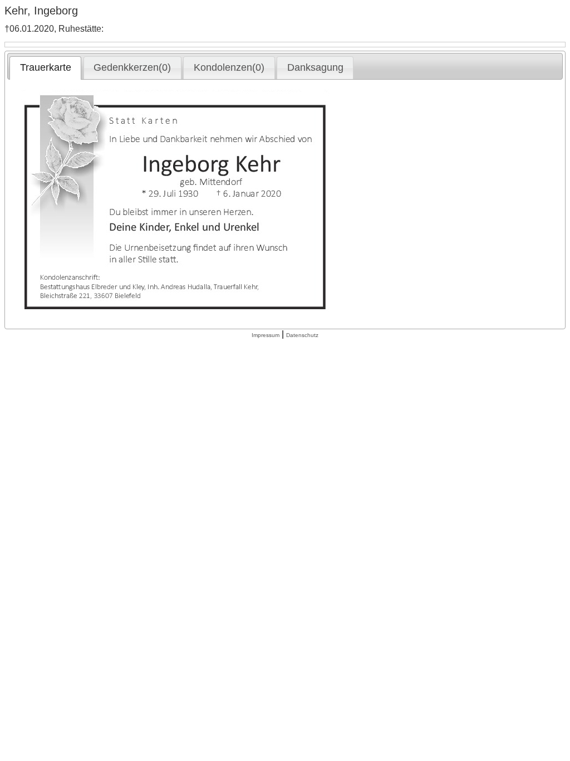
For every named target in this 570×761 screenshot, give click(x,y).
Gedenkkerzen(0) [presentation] (132, 67)
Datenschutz (302, 335)
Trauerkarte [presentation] (45, 67)
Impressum (265, 335)
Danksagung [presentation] (315, 67)
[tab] (45, 68)
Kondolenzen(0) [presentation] (229, 67)
